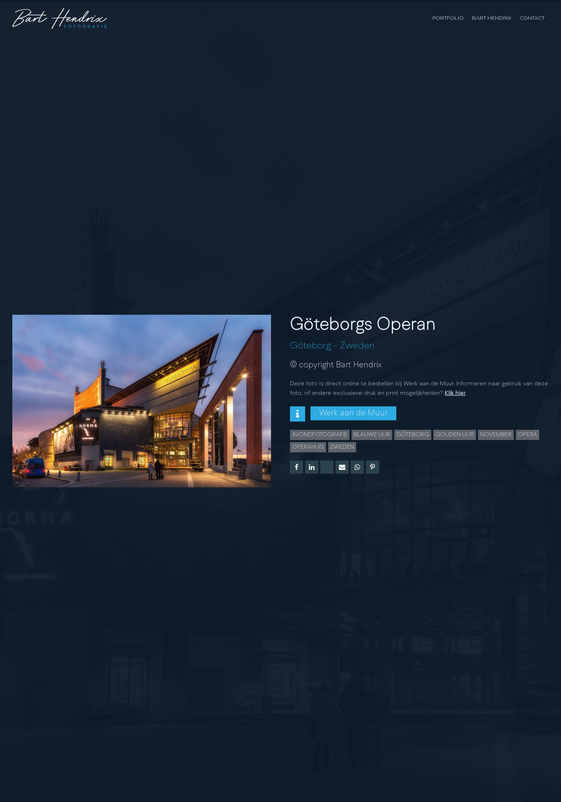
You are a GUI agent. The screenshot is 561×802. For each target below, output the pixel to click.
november (496, 435)
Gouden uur (454, 435)
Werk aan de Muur (353, 413)
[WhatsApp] (357, 467)
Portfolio (448, 18)
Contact (532, 18)
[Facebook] (296, 467)
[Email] (342, 467)
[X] (326, 467)
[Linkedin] (311, 467)
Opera (527, 435)
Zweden (357, 346)
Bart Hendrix (491, 18)
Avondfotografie (319, 435)
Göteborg (310, 346)
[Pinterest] (372, 467)
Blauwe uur (372, 435)
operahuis (308, 447)
